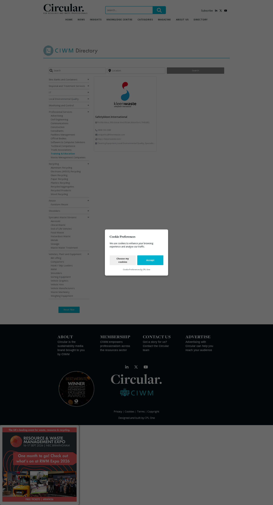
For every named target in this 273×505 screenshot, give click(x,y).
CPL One (146, 269)
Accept (150, 260)
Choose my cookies (122, 260)
